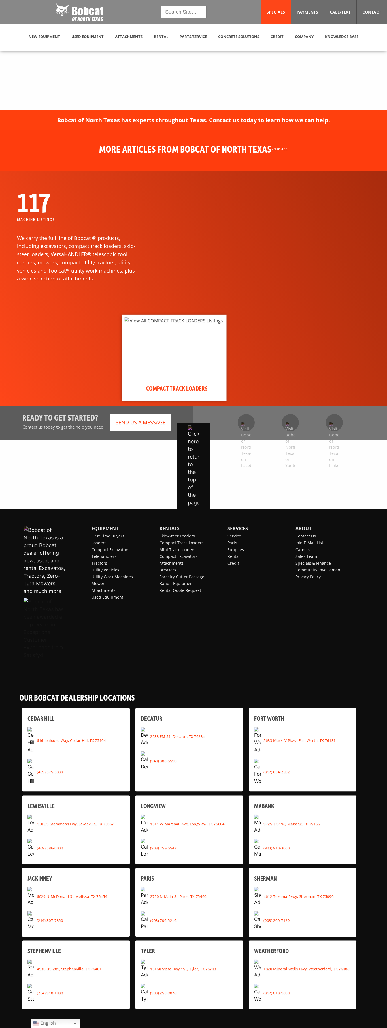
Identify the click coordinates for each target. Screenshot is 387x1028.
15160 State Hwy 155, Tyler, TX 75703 (183, 968)
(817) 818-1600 (276, 992)
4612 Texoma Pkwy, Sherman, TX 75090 (298, 896)
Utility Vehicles (105, 570)
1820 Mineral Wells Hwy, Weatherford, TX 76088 (306, 968)
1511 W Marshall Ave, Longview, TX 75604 (187, 823)
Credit (233, 563)
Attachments (104, 590)
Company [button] (304, 36)
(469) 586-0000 (50, 848)
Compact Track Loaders (182, 542)
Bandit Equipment (177, 583)
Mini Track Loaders (177, 549)
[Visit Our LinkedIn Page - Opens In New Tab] (334, 422)
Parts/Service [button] (193, 36)
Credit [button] (277, 36)
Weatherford (271, 950)
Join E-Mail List (309, 542)
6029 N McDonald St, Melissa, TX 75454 (72, 896)
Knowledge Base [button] (341, 36)
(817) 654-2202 (276, 771)
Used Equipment (107, 597)
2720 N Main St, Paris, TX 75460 (178, 896)
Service (234, 536)
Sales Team (306, 556)
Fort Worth (269, 718)
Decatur (151, 718)
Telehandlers (104, 556)
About (303, 528)
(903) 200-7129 (276, 920)
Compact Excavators (110, 549)
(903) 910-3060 (276, 848)
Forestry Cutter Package (182, 576)
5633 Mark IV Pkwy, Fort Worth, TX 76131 (299, 740)
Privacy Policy (308, 576)
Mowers (99, 583)
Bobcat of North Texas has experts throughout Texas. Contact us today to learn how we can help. (193, 120)
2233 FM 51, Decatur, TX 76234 (177, 736)
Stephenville (44, 950)
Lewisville (41, 806)
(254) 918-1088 (50, 992)
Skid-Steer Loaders (177, 536)
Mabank (264, 806)
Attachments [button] (129, 36)
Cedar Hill (41, 718)
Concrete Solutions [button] (238, 36)
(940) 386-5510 (163, 760)
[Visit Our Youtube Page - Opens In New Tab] (290, 422)
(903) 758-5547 (163, 848)
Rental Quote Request (180, 590)
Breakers (168, 570)
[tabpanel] (174, 358)
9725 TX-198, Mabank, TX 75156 (291, 823)
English (47, 1023)
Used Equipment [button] (87, 36)
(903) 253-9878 (163, 992)
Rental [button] (161, 36)
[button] (79, 12)
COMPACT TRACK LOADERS (177, 388)
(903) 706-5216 (163, 920)
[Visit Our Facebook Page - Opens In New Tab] (246, 422)
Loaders (99, 542)
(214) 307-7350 (50, 920)
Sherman (265, 878)
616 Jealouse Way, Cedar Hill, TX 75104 (71, 740)
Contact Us (305, 536)
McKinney (39, 878)
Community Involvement (318, 570)
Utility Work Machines (112, 576)
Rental (233, 556)
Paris (147, 878)
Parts (232, 542)
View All (279, 149)
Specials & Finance (313, 563)
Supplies (235, 549)
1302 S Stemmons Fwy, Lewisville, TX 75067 (75, 823)
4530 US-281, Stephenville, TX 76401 (69, 968)
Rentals (170, 528)
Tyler (148, 950)
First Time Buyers (108, 536)
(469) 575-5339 (50, 771)
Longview (153, 806)
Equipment (105, 528)
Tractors (99, 563)
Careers (302, 549)
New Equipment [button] (44, 36)
